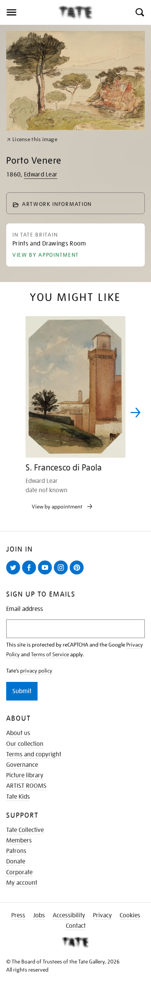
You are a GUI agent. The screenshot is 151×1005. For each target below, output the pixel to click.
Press (18, 915)
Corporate (19, 872)
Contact (76, 926)
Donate (15, 861)
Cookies (130, 915)
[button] (139, 12)
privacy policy (36, 670)
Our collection (24, 744)
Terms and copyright (33, 754)
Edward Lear (41, 174)
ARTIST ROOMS (26, 786)
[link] (32, 139)
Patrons (16, 851)
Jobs (39, 915)
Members (19, 840)
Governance (22, 765)
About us (18, 733)
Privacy (102, 915)
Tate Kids (18, 797)
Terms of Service (50, 654)
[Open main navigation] (29, 12)
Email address (24, 609)
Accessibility (69, 915)
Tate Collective (25, 830)
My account (21, 883)
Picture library (24, 775)
